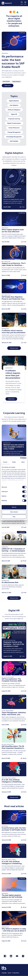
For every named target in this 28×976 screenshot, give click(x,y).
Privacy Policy (15, 972)
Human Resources (14, 128)
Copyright (4, 972)
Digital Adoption (16, 81)
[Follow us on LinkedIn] (11, 956)
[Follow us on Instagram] (23, 956)
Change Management (14, 132)
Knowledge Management (14, 137)
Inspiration (8, 367)
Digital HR (14, 114)
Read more (8, 85)
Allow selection (14, 512)
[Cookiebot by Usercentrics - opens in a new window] (20, 458)
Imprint (9, 972)
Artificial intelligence (14, 110)
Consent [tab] (5, 462)
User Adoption (14, 105)
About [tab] (23, 462)
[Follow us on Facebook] (5, 956)
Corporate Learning (14, 119)
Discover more (14, 348)
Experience (5, 53)
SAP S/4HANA (6, 81)
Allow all (14, 507)
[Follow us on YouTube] (17, 956)
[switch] (24, 491)
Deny (14, 516)
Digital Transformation (14, 123)
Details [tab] (14, 462)
